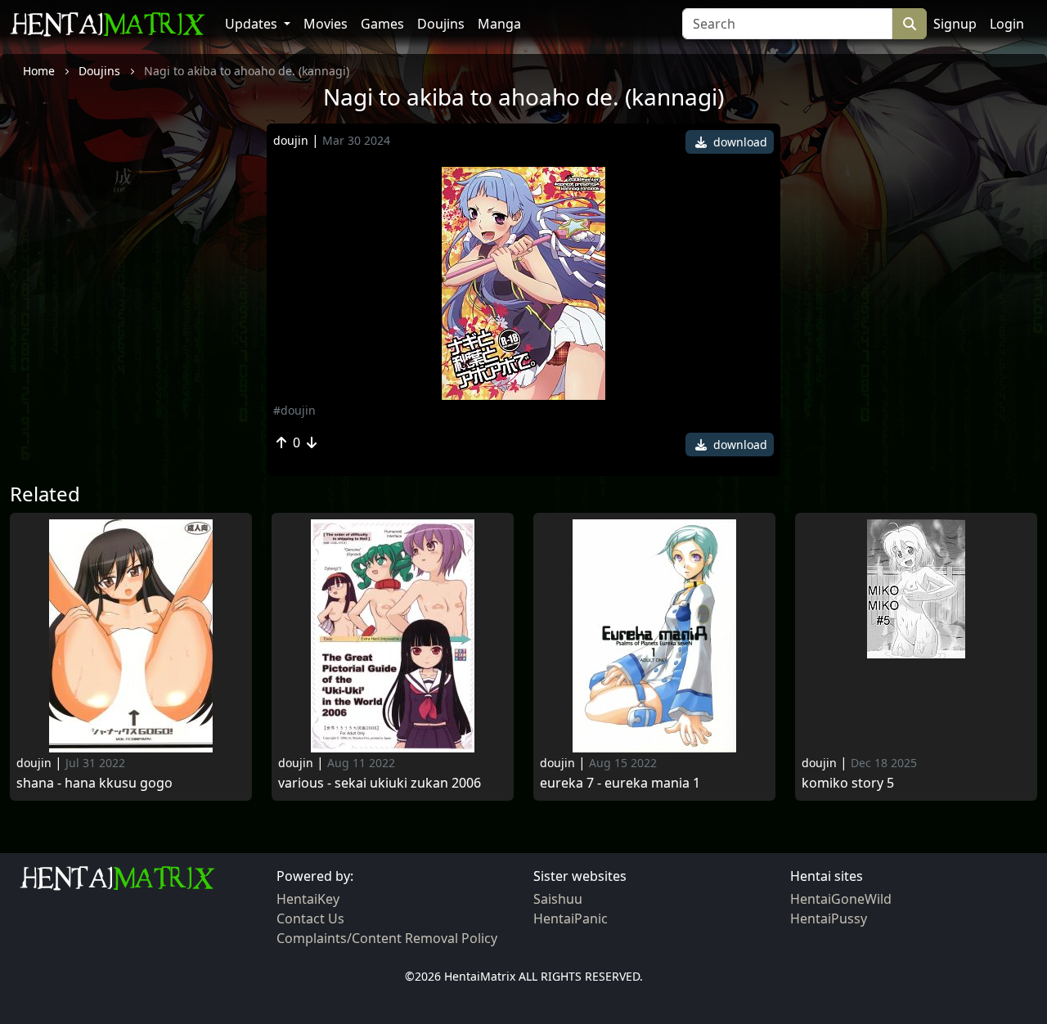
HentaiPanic (570, 918)
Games (382, 24)
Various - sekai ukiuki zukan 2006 (379, 783)
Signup (955, 24)
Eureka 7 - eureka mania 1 (620, 783)
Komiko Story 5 (848, 783)
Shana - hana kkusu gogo (94, 783)
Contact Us (310, 918)
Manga (499, 24)
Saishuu (557, 899)
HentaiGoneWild (841, 899)
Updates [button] (253, 24)
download (738, 142)
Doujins (441, 24)
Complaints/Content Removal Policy (386, 938)
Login (1007, 24)
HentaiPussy (828, 918)
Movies (325, 24)
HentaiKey (307, 899)
